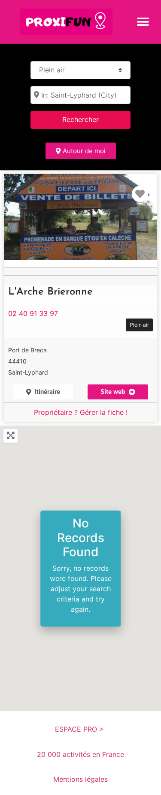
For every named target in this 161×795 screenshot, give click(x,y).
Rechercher (91, 119)
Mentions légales (80, 779)
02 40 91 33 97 (33, 313)
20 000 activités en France (80, 754)
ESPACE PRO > (80, 729)
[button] (142, 21)
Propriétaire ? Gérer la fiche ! (81, 412)
